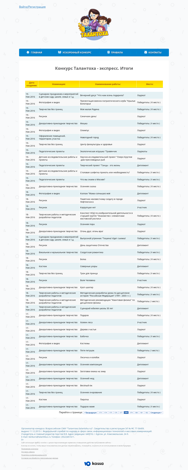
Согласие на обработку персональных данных (39, 458)
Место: (149, 84)
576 (116, 412)
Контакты (155, 52)
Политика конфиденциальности (34, 455)
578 (126, 412)
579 (131, 412)
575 (110, 412)
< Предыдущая (90, 412)
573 (100, 412)
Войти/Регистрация (32, 7)
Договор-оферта (28, 452)
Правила (117, 52)
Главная (36, 52)
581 (141, 412)
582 (146, 412)
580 (136, 412)
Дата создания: (31, 84)
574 (105, 412)
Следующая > (156, 412)
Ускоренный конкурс (77, 52)
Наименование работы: (108, 84)
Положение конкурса (29, 449)
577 (121, 412)
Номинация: (59, 84)
